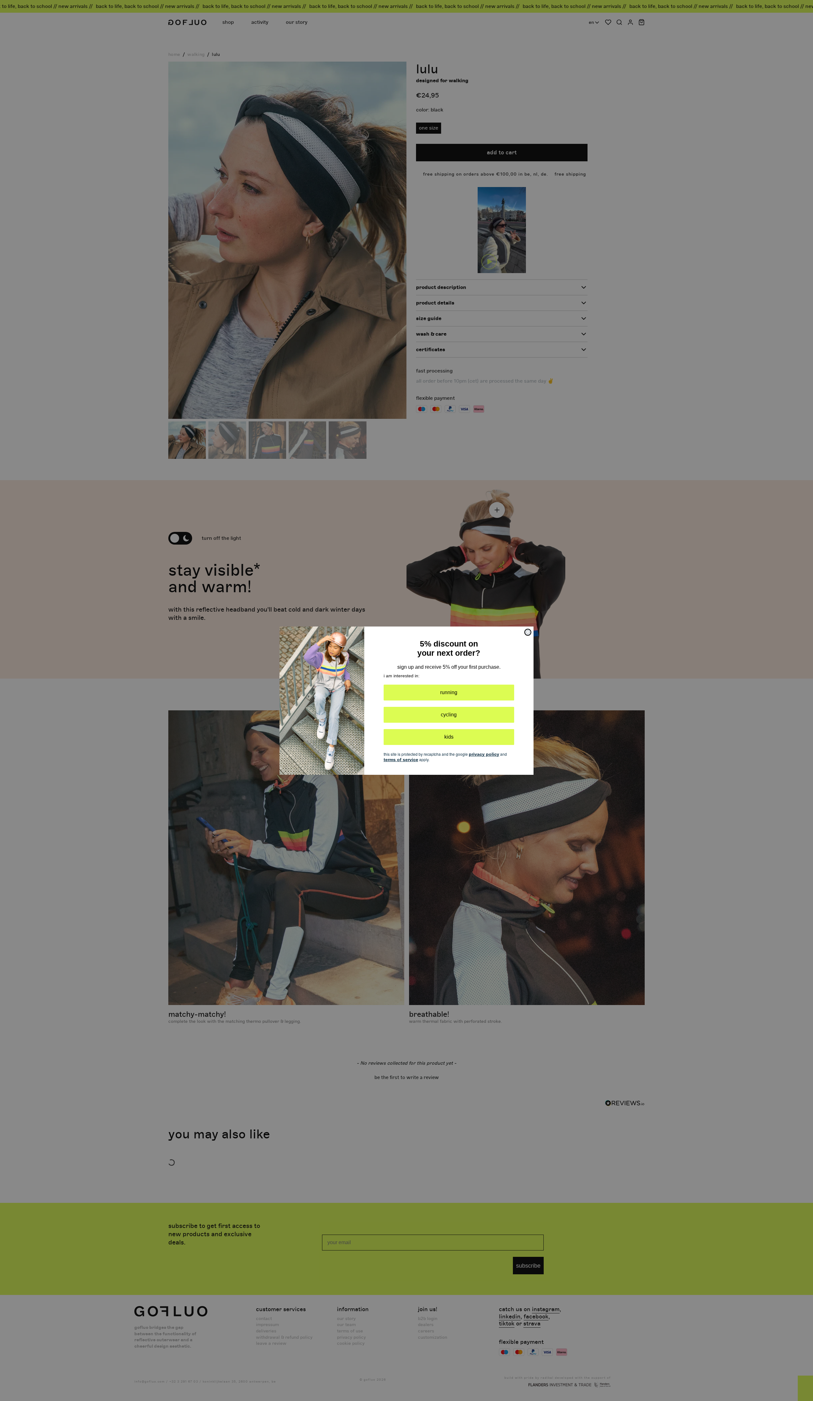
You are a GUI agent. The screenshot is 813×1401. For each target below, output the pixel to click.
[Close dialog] (528, 632)
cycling (449, 714)
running (448, 692)
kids (449, 737)
